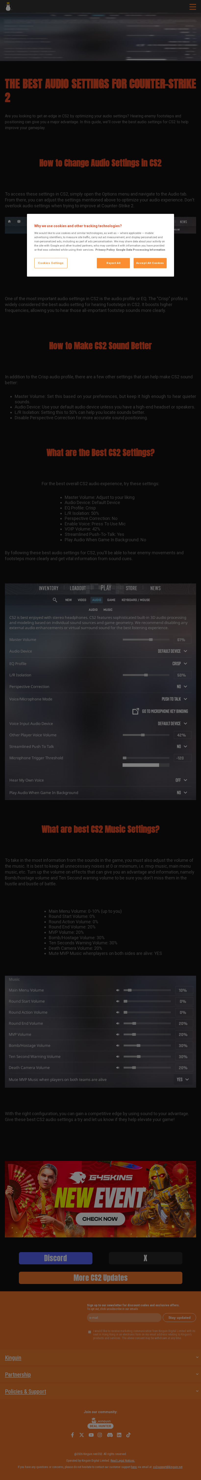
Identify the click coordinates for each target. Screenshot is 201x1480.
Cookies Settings (50, 263)
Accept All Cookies (150, 263)
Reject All (113, 263)
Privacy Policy (105, 249)
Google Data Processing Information (140, 249)
